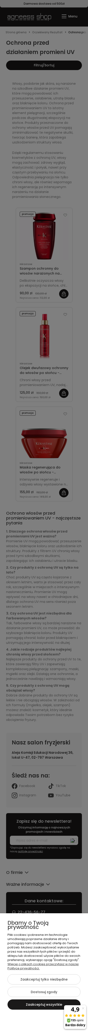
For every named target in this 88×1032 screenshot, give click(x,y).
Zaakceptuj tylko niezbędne (44, 979)
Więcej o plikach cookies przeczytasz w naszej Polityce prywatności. (43, 966)
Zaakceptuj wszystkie (44, 1004)
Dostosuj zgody (44, 992)
